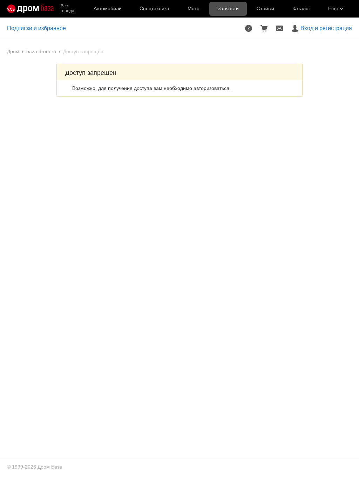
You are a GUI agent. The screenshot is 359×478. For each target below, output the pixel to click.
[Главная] (30, 8)
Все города (67, 8)
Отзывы (265, 8)
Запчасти (228, 8)
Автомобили (108, 8)
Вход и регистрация (326, 28)
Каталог (301, 8)
